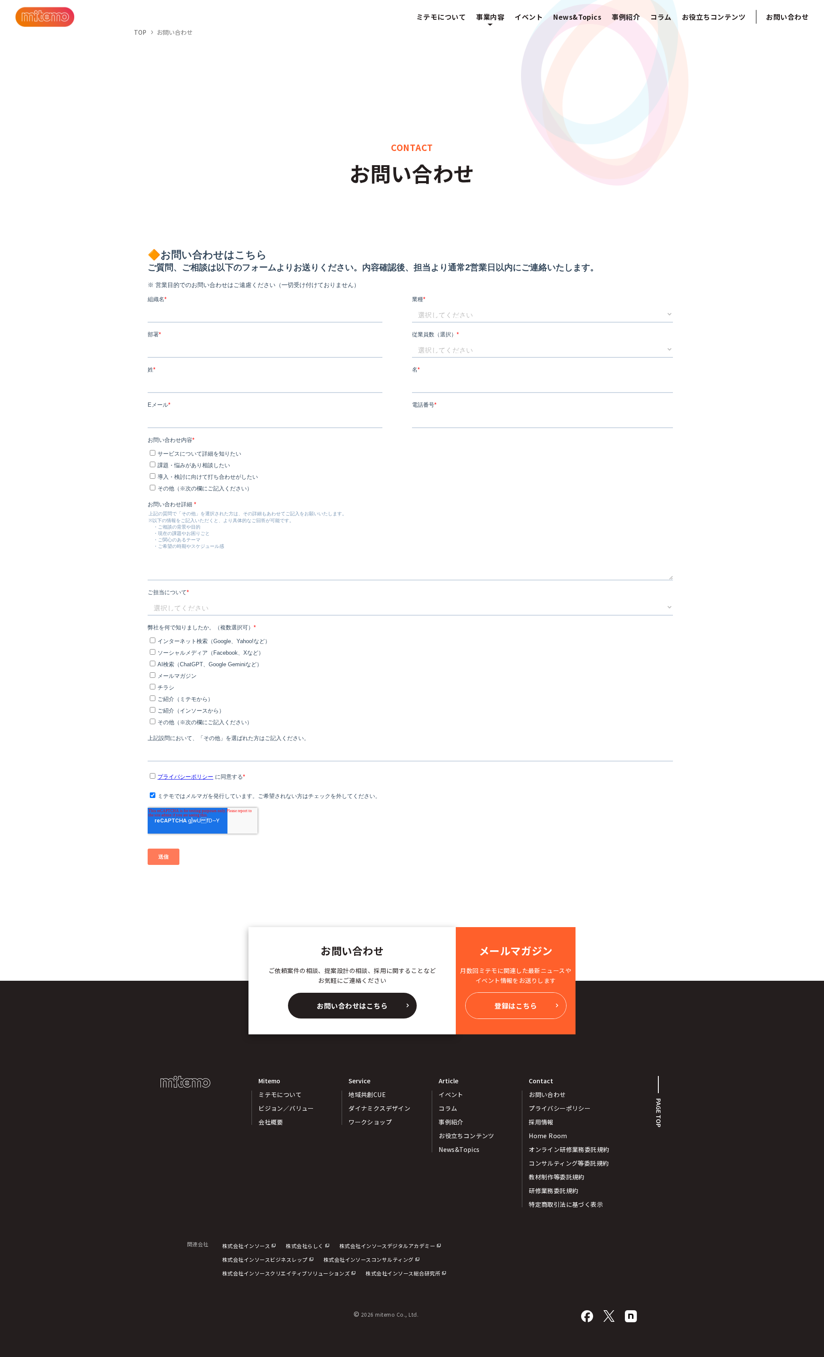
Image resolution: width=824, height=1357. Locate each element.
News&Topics (459, 1149)
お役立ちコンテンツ (466, 1135)
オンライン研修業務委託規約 (569, 1149)
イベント (451, 1094)
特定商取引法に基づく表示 (566, 1204)
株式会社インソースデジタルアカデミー (387, 1245)
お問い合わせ (787, 17)
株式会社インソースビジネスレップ (265, 1259)
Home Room (548, 1135)
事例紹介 (451, 1122)
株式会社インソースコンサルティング (369, 1259)
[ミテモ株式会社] (44, 17)
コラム (448, 1108)
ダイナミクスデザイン (379, 1108)
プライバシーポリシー (560, 1108)
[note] (631, 1316)
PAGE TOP (658, 1112)
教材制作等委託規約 (557, 1177)
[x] (609, 1316)
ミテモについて (280, 1094)
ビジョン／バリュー (286, 1108)
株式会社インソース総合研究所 (403, 1273)
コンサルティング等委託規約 (569, 1163)
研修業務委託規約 (553, 1190)
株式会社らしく (304, 1245)
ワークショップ (370, 1122)
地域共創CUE (367, 1094)
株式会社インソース (246, 1245)
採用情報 (541, 1122)
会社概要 (270, 1122)
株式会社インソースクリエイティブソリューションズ (286, 1273)
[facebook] (587, 1316)
